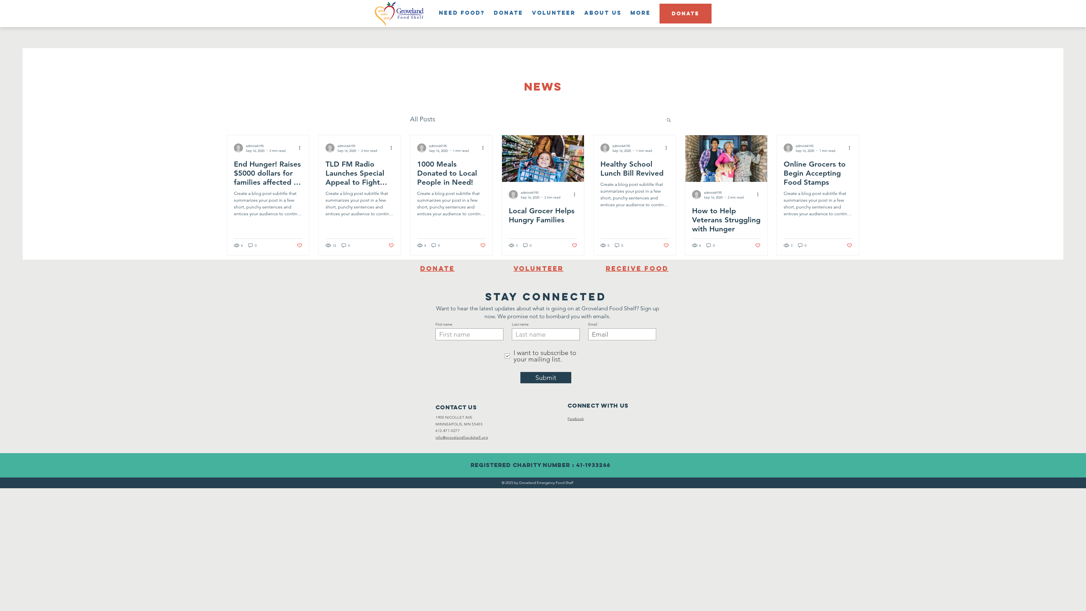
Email (592, 324)
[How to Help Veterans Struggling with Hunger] (726, 158)
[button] (668, 120)
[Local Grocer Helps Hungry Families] (543, 158)
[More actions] (301, 148)
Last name (520, 324)
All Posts (422, 119)
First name (444, 324)
